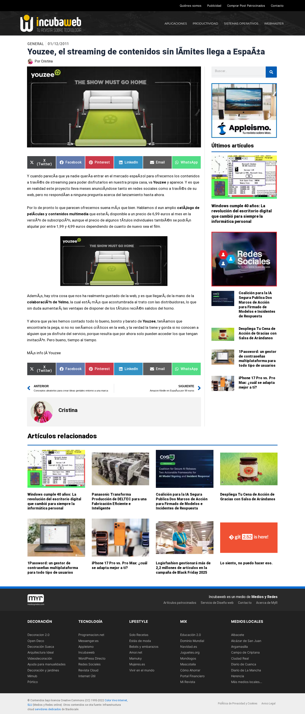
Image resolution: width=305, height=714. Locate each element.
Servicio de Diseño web (217, 602)
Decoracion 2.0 (38, 635)
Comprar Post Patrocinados (246, 5)
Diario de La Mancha (246, 670)
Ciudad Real (240, 658)
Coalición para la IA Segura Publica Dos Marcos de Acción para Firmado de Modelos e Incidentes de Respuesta (257, 304)
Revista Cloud (88, 670)
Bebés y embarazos (143, 646)
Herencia (237, 676)
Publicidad (214, 5)
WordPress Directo (91, 658)
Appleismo (86, 646)
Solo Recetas (138, 635)
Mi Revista (187, 682)
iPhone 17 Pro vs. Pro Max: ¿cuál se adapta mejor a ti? (257, 382)
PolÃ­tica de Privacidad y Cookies (237, 703)
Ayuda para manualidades (46, 664)
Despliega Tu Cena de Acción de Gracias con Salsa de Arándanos (257, 333)
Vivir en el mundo (141, 670)
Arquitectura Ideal (40, 652)
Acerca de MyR (267, 602)
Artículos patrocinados (179, 602)
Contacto (277, 5)
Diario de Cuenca (243, 664)
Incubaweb (86, 652)
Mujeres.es (137, 664)
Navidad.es (188, 646)
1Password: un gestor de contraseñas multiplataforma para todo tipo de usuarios (257, 359)
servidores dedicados (48, 709)
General (35, 44)
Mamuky (135, 658)
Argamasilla (239, 646)
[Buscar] (271, 72)
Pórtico (32, 682)
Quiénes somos (190, 5)
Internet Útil (86, 676)
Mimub (32, 676)
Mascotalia (188, 664)
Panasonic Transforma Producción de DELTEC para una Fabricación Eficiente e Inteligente (119, 501)
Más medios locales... (246, 682)
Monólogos (188, 658)
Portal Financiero (192, 676)
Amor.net (135, 652)
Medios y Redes (264, 597)
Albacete (237, 635)
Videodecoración (39, 658)
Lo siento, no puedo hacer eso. (246, 563)
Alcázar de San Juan (246, 641)
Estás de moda (140, 641)
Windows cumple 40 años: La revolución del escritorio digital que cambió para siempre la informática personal (54, 501)
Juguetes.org (190, 652)
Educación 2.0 (190, 635)
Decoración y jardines (43, 670)
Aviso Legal (268, 703)
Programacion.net (91, 635)
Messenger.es (88, 641)
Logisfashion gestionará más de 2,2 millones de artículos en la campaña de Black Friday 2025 (183, 568)
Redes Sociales (89, 664)
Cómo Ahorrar (190, 670)
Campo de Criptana (245, 652)
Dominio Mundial (192, 641)
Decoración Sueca (40, 646)
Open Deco (35, 641)
